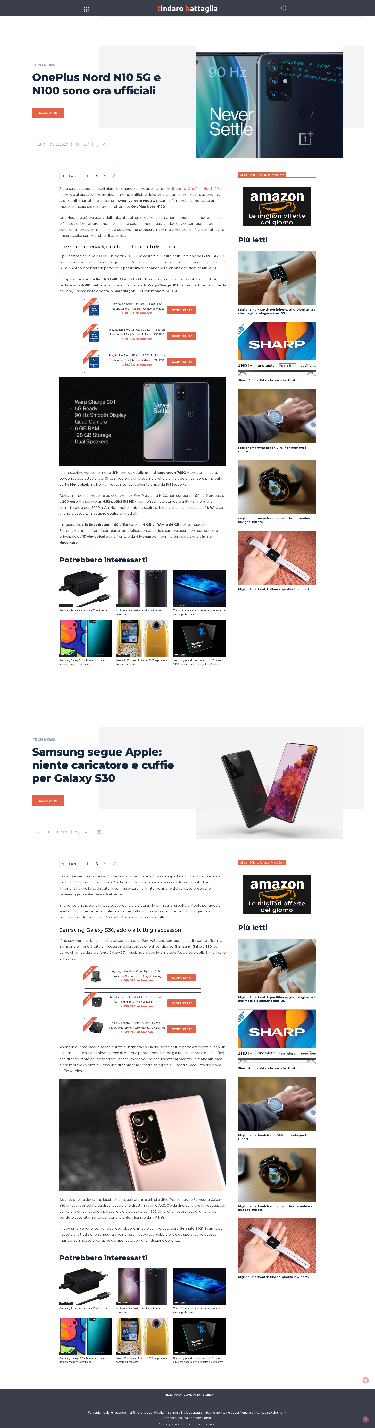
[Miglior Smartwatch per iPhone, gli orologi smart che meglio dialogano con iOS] (277, 278)
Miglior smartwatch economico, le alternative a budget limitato (275, 520)
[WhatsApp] (114, 176)
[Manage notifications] (366, 1419)
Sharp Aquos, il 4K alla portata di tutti (267, 380)
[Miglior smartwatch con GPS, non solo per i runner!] (277, 416)
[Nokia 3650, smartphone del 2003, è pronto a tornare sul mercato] (143, 638)
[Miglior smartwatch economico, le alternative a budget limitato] (277, 487)
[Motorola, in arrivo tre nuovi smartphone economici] (143, 588)
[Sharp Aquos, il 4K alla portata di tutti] (277, 349)
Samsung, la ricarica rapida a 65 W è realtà (83, 610)
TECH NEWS (44, 65)
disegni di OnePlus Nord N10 (195, 189)
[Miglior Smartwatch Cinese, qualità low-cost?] (277, 558)
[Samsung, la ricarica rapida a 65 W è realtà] (85, 588)
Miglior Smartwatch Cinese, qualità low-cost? (273, 589)
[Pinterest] (105, 176)
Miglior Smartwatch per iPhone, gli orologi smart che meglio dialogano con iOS (276, 311)
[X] (96, 176)
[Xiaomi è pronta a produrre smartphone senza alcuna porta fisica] (199, 588)
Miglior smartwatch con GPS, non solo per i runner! (272, 449)
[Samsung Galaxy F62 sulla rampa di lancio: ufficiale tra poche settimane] (85, 638)
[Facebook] (87, 176)
